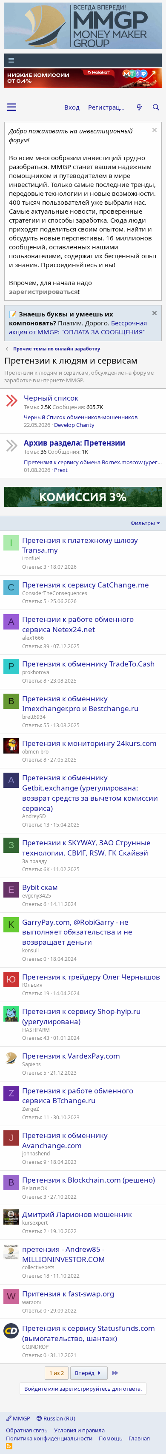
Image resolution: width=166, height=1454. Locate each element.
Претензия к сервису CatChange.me (85, 585)
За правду (34, 861)
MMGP (20, 1418)
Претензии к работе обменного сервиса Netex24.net (78, 624)
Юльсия (32, 984)
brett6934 (34, 716)
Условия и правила (79, 1430)
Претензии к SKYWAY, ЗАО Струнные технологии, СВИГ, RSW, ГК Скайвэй (86, 848)
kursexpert (35, 1222)
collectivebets (38, 1267)
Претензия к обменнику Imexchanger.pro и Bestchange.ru (80, 704)
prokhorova (35, 672)
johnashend (36, 1153)
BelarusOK (34, 1188)
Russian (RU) (58, 1418)
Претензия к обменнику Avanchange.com (65, 1140)
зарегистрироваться (43, 291)
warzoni (31, 1302)
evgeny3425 (36, 895)
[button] (12, 107)
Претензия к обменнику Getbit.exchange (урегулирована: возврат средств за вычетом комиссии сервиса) (90, 793)
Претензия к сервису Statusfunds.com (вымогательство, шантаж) (88, 1333)
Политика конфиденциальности (49, 1438)
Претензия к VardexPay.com (71, 1056)
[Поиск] (156, 107)
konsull (30, 950)
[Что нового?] (139, 107)
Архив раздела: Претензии (74, 443)
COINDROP (35, 1346)
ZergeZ (30, 1108)
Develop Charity (74, 425)
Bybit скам (40, 887)
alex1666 (33, 637)
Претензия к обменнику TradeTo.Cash (88, 664)
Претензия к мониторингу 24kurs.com (89, 743)
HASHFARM (36, 1029)
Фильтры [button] (143, 523)
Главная (139, 1438)
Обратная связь (27, 1430)
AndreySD (34, 816)
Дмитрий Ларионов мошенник (77, 1214)
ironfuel (31, 558)
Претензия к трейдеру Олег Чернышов (91, 977)
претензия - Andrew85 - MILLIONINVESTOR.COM (63, 1254)
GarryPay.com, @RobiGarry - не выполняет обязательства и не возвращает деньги (77, 932)
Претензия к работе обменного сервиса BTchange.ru (77, 1096)
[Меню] (83, 60)
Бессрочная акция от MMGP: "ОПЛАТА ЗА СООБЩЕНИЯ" (78, 327)
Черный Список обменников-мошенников (80, 417)
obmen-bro (35, 751)
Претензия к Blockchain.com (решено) (88, 1180)
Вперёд (85, 1373)
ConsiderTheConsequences (54, 593)
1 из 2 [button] (56, 1373)
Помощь (111, 1438)
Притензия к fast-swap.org (68, 1294)
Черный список (51, 398)
